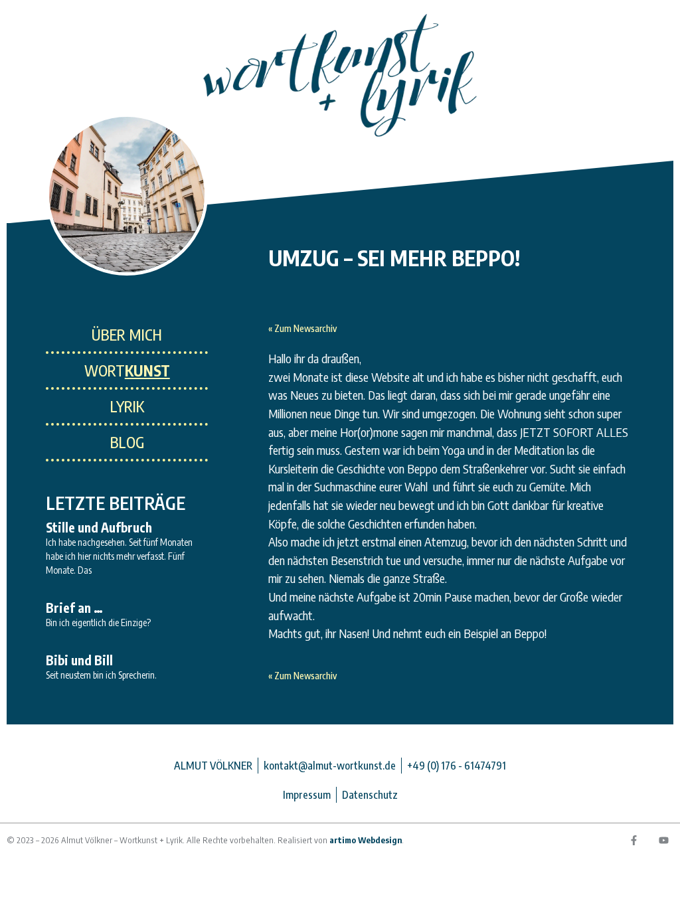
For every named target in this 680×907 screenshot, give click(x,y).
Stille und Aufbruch (99, 527)
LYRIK (127, 406)
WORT (127, 370)
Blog (127, 442)
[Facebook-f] (633, 840)
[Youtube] (663, 840)
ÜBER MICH (127, 334)
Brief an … (74, 608)
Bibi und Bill (79, 660)
